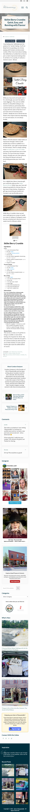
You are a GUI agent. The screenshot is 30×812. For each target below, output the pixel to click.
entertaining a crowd (18, 354)
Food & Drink (12, 353)
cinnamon (11, 269)
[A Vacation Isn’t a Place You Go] (22, 770)
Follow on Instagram (15, 502)
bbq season (9, 354)
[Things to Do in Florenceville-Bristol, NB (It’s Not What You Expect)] (22, 798)
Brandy (6, 449)
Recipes (18, 353)
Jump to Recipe (10, 41)
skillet (5, 356)
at (25, 424)
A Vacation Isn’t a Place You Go (11, 679)
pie (25, 354)
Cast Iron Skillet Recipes (15, 352)
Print (16, 240)
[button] (7, 473)
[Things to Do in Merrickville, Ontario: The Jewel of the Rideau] (8, 784)
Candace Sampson (9, 36)
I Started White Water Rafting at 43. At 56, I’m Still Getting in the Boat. (15, 649)
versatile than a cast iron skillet (16, 149)
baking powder (15, 253)
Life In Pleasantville (19, 809)
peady (5, 424)
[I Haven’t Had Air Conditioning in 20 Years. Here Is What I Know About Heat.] (22, 784)
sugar (12, 251)
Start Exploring (15, 581)
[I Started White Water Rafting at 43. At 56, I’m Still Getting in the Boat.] (8, 770)
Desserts (5, 353)
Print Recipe (20, 41)
